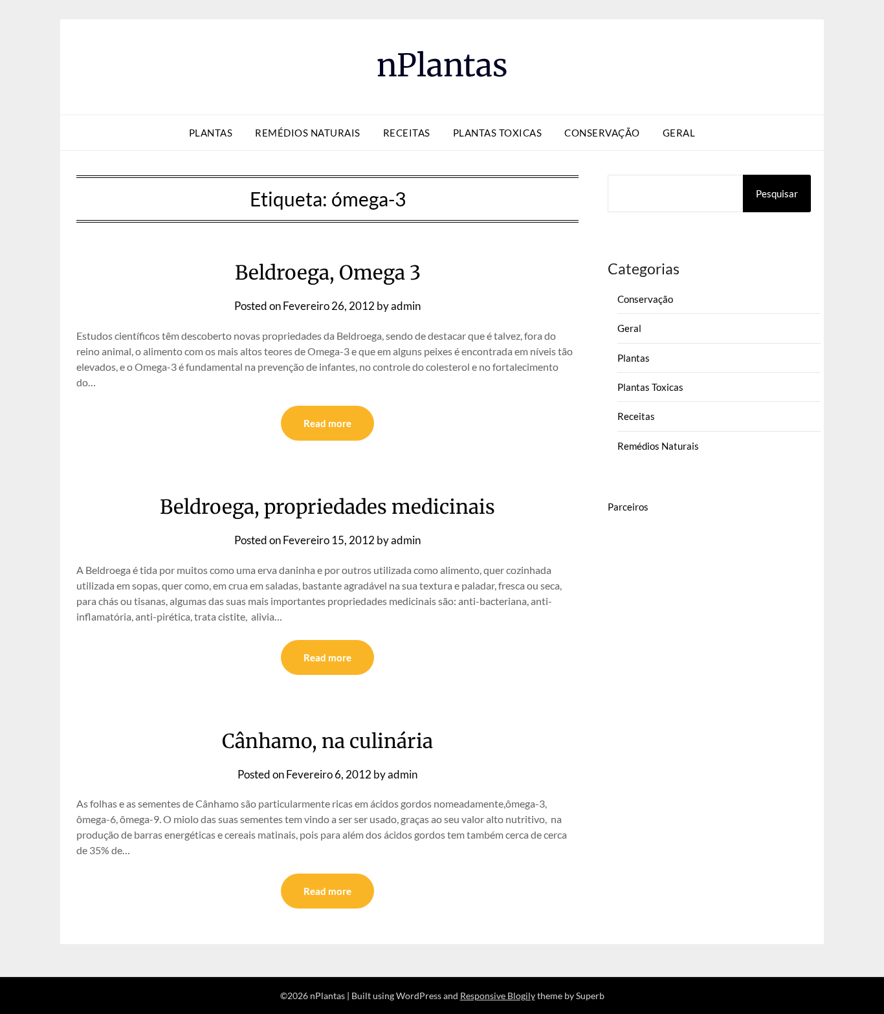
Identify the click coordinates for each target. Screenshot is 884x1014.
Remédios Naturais (307, 132)
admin (406, 306)
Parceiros (628, 507)
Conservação (602, 132)
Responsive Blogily (497, 995)
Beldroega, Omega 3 (328, 272)
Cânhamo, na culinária (327, 741)
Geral (679, 132)
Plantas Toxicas (497, 132)
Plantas (211, 132)
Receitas (406, 132)
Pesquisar (777, 193)
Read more (327, 423)
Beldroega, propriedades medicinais (327, 506)
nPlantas (442, 65)
